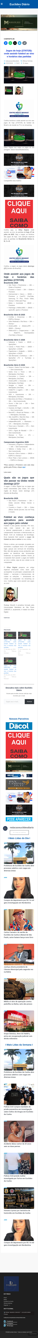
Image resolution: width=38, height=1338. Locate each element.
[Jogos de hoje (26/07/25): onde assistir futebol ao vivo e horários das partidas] (10, 661)
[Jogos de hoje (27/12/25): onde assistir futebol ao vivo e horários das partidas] (24, 635)
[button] (19, 7)
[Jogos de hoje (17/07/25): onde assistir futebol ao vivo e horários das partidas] (10, 635)
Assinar (29, 701)
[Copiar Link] (24, 43)
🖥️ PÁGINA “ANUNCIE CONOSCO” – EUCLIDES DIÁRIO (17, 1312)
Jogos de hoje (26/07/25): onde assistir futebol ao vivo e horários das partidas (10, 669)
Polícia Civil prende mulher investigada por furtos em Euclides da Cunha (18, 1178)
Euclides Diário (20, 4)
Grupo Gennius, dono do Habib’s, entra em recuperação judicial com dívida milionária (18, 1036)
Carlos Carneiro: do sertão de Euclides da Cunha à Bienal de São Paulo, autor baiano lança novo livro (18, 934)
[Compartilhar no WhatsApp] (10, 43)
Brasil (5, 1297)
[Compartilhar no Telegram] (19, 43)
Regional (6, 1305)
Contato (6, 1314)
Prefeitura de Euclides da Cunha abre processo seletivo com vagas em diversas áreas (19, 868)
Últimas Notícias (27, 61)
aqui (23, 467)
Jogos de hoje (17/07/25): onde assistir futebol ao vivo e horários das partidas (10, 643)
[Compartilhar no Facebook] (6, 43)
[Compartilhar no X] (15, 43)
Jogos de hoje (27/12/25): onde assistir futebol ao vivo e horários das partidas (24, 643)
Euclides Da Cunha (8, 1301)
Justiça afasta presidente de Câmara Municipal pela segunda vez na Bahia (18, 969)
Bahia (5, 1299)
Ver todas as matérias (19, 832)
